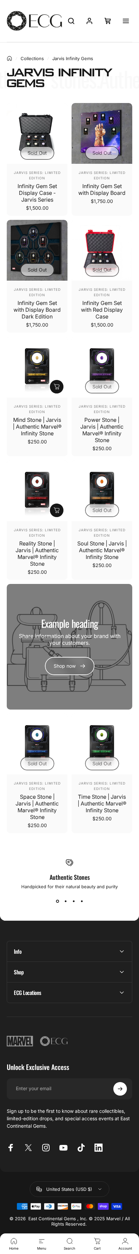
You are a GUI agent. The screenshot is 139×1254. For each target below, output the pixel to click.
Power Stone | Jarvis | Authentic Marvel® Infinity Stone (101, 429)
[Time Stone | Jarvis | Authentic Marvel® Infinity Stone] (102, 744)
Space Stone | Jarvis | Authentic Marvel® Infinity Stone (37, 806)
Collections (32, 58)
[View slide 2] (65, 901)
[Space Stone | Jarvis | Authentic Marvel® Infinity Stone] (37, 744)
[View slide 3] (74, 901)
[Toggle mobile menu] (125, 21)
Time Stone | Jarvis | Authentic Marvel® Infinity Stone (102, 803)
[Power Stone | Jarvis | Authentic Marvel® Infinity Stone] (102, 367)
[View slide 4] (82, 901)
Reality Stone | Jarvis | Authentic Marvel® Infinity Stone (37, 553)
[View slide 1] (57, 901)
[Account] (89, 21)
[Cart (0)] (107, 21)
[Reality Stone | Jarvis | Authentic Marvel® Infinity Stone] (37, 490)
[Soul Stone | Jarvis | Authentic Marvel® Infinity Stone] (102, 490)
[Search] (71, 21)
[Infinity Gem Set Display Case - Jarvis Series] (37, 133)
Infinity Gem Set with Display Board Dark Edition (37, 310)
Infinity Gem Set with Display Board (102, 189)
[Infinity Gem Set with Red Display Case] (102, 250)
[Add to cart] (56, 386)
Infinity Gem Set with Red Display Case (102, 310)
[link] (69, 666)
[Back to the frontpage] (9, 58)
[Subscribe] (120, 1089)
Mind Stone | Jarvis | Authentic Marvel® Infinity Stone (37, 426)
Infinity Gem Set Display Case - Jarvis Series (37, 193)
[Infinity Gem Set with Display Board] (102, 133)
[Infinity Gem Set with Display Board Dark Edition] (37, 250)
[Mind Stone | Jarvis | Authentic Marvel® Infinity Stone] (37, 367)
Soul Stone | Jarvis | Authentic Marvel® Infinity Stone (102, 550)
